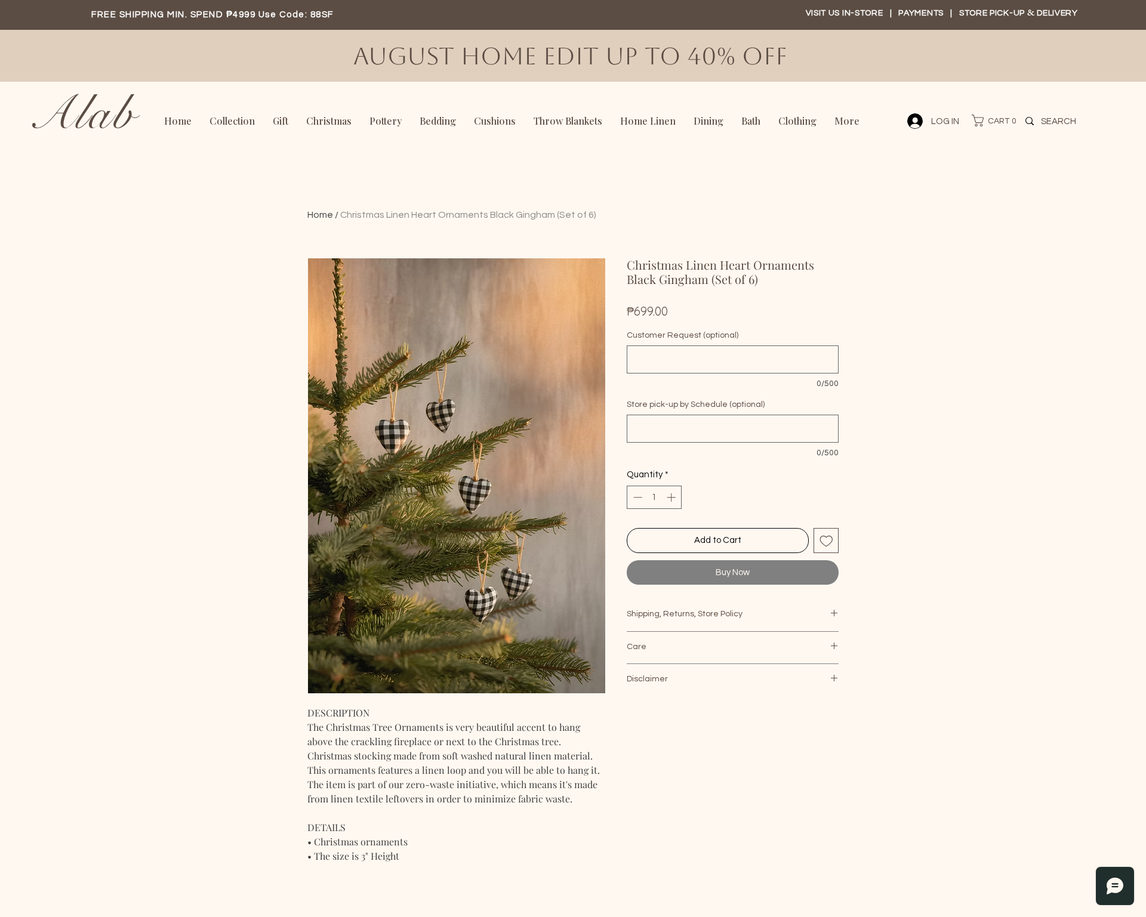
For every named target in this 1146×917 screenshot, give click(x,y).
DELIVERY (1057, 13)
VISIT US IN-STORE (844, 13)
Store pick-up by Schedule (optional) (696, 404)
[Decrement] (637, 497)
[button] (988, 120)
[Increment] (672, 497)
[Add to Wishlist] (826, 541)
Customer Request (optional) (682, 335)
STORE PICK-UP (993, 13)
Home (320, 215)
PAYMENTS (921, 13)
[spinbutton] (654, 497)
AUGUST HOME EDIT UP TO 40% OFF (573, 56)
